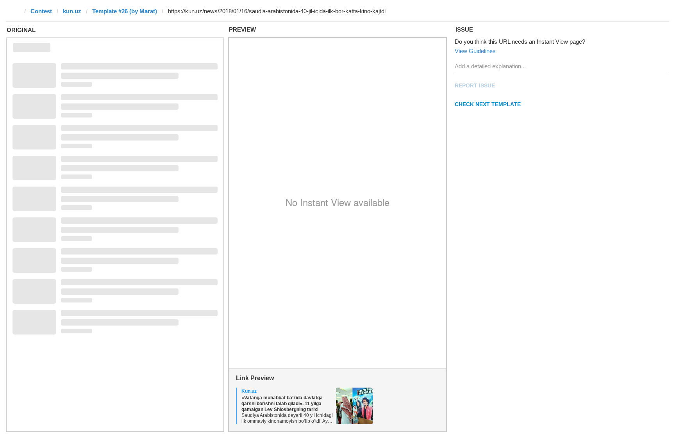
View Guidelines (475, 51)
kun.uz (72, 11)
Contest (41, 11)
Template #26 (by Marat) (124, 11)
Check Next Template (488, 104)
